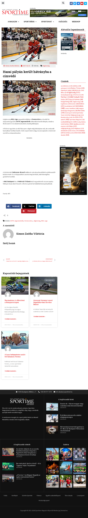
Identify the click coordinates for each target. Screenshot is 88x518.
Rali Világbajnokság (76, 143)
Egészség (63, 21)
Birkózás (79, 118)
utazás (65, 154)
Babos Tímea (78, 116)
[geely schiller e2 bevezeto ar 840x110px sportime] (58, 13)
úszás (65, 163)
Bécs (64, 121)
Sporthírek (29, 21)
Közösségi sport (44, 500)
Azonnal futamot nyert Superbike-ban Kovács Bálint (43, 302)
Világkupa (79, 156)
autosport (66, 116)
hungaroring (66, 130)
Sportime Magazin (77, 148)
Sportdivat (46, 21)
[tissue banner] (73, 199)
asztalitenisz (66, 114)
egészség (74, 120)
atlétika (77, 114)
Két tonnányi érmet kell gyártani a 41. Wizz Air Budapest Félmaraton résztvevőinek (72, 429)
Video (73, 154)
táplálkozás (79, 152)
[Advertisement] (29, 154)
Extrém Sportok (27, 495)
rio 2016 (78, 145)
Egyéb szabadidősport (53, 495)
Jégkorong (46, 66)
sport (65, 147)
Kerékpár (15, 495)
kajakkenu (66, 132)
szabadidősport (69, 150)
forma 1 (67, 125)
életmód (79, 161)
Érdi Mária (69, 161)
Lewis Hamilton (72, 136)
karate (75, 132)
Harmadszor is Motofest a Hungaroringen (15, 301)
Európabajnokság (68, 123)
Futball (78, 125)
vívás (75, 159)
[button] (3, 3)
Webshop (76, 21)
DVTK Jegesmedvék (17, 221)
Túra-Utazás (69, 495)
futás (65, 127)
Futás (5, 495)
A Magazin (12, 21)
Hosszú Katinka (76, 127)
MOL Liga (44, 221)
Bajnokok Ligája (68, 118)
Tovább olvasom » (10, 319)
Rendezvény (66, 145)
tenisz (68, 152)
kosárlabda (70, 134)
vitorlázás (66, 159)
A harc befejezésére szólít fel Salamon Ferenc (15, 356)
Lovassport (80, 495)
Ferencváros (28, 221)
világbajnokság (67, 156)
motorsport (70, 141)
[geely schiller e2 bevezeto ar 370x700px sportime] (73, 78)
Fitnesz (39, 495)
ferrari (79, 123)
